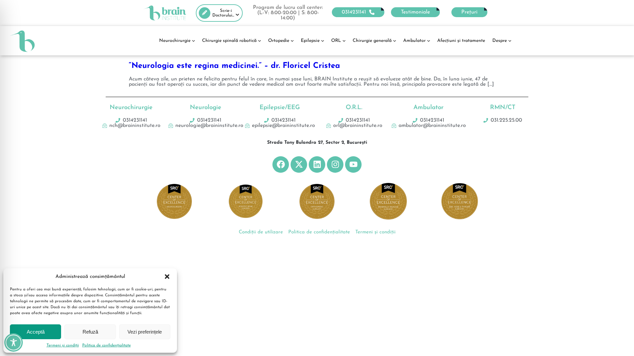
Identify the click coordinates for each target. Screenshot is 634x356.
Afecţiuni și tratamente (461, 40)
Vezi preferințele (144, 332)
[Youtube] (353, 164)
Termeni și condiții (63, 345)
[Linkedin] (317, 164)
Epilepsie (310, 40)
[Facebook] (280, 164)
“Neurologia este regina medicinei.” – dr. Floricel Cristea (234, 66)
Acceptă (36, 332)
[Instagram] (335, 164)
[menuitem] (219, 13)
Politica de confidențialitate (106, 345)
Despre (499, 40)
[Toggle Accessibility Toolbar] (13, 342)
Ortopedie (278, 40)
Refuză (90, 332)
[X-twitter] (299, 164)
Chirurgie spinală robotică (229, 40)
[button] (167, 276)
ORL (336, 40)
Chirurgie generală (372, 40)
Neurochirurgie (175, 40)
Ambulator (414, 40)
